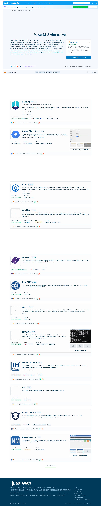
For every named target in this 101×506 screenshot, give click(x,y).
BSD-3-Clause (24, 118)
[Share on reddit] (17, 66)
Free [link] (44, 72)
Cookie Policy (78, 493)
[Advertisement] (50, 21)
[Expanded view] (87, 72)
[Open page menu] (96, 3)
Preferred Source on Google (82, 499)
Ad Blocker (27, 222)
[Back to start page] (13, 3)
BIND (15, 54)
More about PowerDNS (77, 57)
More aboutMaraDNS (79, 350)
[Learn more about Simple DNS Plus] (15, 366)
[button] (34, 102)
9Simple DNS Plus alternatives (28, 369)
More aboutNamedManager (79, 455)
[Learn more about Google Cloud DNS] (15, 135)
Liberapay (57, 495)
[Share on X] (14, 66)
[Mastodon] (15, 503)
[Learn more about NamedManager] (15, 441)
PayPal (62, 495)
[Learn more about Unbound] (15, 105)
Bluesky (12, 495)
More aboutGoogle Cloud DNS (79, 149)
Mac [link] (40, 72)
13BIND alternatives (26, 193)
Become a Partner (79, 497)
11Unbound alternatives (26, 114)
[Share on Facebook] (11, 66)
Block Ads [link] (55, 72)
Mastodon (67, 494)
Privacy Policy (78, 491)
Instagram (20, 495)
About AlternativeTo (80, 495)
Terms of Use (78, 489)
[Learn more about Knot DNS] (15, 286)
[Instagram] (23, 503)
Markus (23, 489)
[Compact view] (89, 72)
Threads (16, 495)
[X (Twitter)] (13, 503)
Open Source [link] (49, 72)
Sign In (93, 3)
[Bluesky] (18, 503)
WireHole (20, 54)
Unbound (60, 50)
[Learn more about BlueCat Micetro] (15, 416)
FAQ (75, 487)
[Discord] (10, 503)
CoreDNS (28, 54)
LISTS (51, 3)
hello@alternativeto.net (38, 494)
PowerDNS (13, 40)
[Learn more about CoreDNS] (15, 261)
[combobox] (81, 3)
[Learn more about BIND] (15, 188)
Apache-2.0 (23, 269)
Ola (19, 489)
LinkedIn (26, 495)
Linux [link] (37, 72)
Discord (48, 494)
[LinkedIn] (25, 503)
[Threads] (20, 503)
